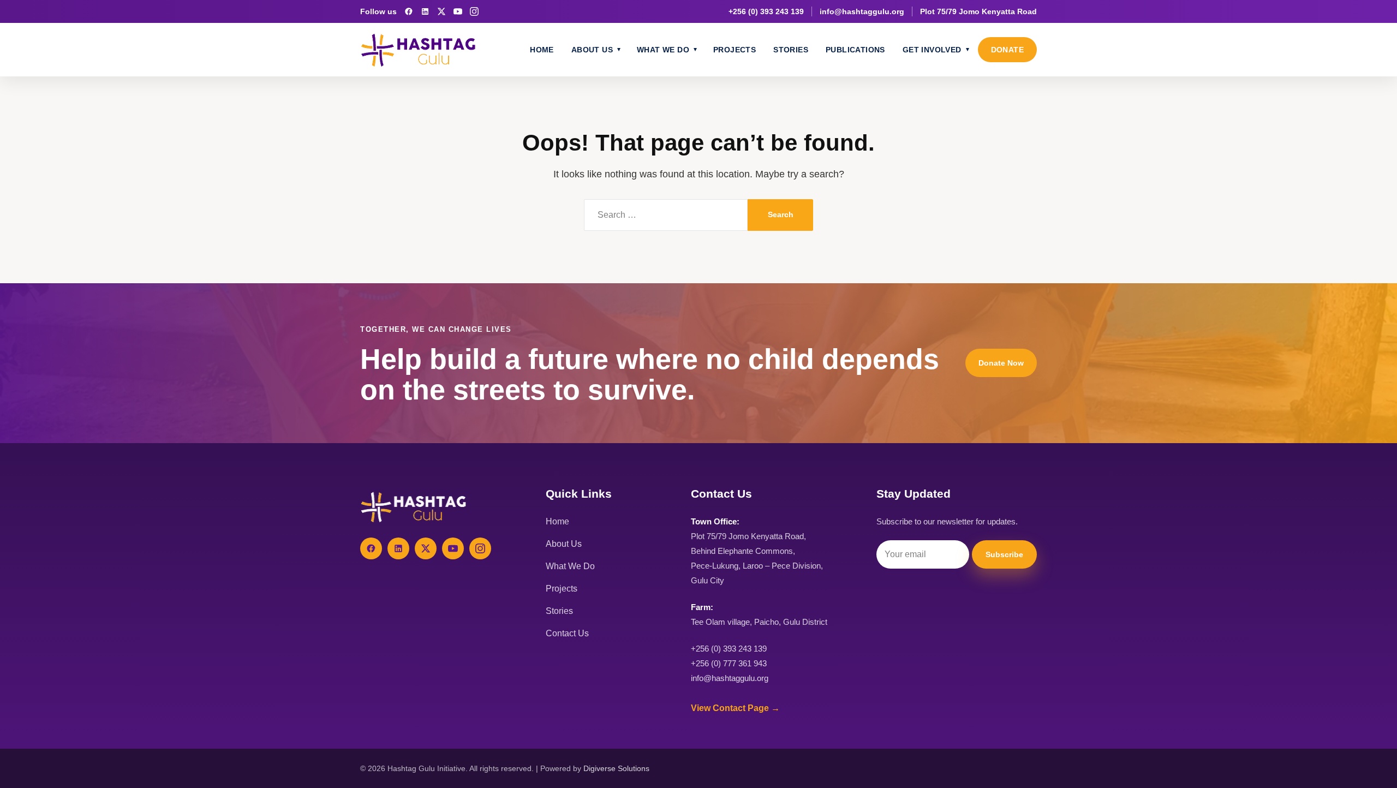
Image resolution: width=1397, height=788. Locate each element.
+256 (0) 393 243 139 (766, 11)
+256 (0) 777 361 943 (729, 663)
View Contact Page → (735, 708)
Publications (855, 49)
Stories (790, 49)
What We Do (663, 49)
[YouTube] (457, 11)
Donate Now (1001, 363)
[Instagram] (474, 11)
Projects (734, 49)
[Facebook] (408, 11)
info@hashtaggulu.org (862, 11)
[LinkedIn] (425, 11)
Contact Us (567, 633)
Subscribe (1004, 554)
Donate (1007, 49)
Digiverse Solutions (616, 768)
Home (542, 49)
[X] (441, 11)
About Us (592, 49)
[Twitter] (426, 548)
